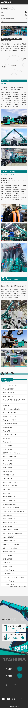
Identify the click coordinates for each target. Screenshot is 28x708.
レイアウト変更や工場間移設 (14, 18)
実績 (14, 21)
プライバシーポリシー (23, 699)
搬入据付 (14, 15)
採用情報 (13, 669)
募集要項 (13, 676)
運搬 (14, 12)
